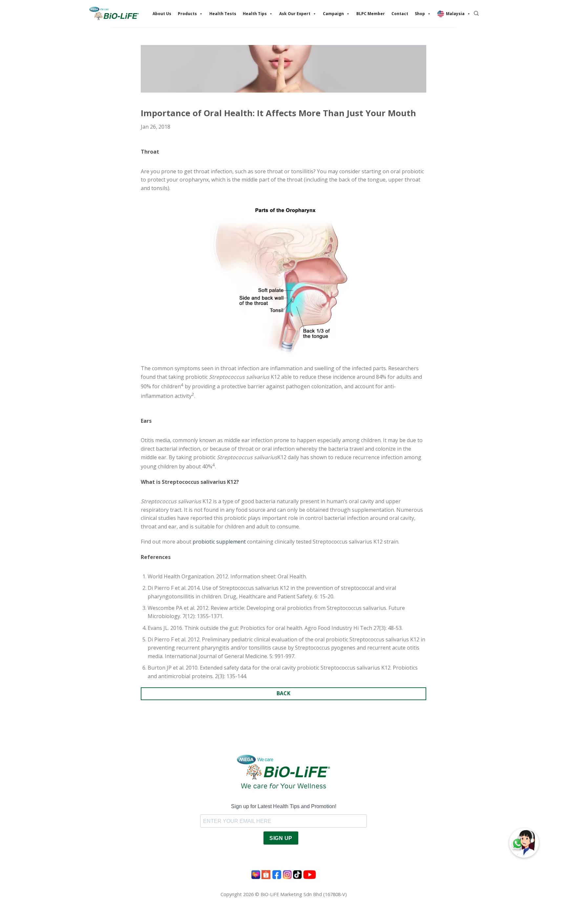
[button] (524, 843)
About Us (162, 13)
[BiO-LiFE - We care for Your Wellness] (113, 13)
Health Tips (255, 13)
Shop (420, 13)
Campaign (333, 13)
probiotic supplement (219, 541)
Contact (399, 13)
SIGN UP (280, 838)
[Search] (476, 13)
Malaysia (455, 13)
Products (187, 13)
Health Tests (222, 13)
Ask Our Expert (294, 13)
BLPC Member (370, 13)
